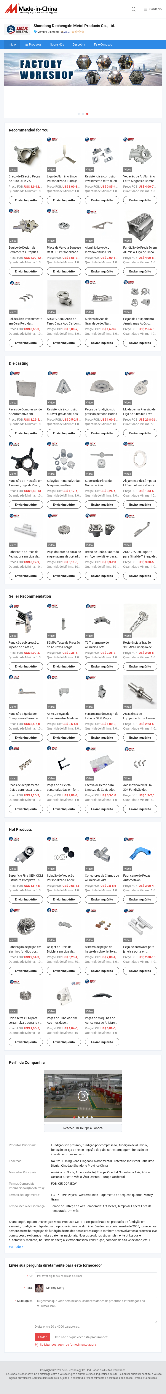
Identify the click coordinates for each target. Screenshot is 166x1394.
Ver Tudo (15, 1247)
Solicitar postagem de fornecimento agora (65, 1344)
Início (12, 44)
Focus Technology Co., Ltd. (75, 1370)
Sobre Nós (57, 44)
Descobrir (79, 44)
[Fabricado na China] (31, 8)
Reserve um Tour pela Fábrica (83, 1128)
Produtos (35, 44)
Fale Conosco (103, 44)
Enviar (42, 1337)
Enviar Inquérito (26, 200)
